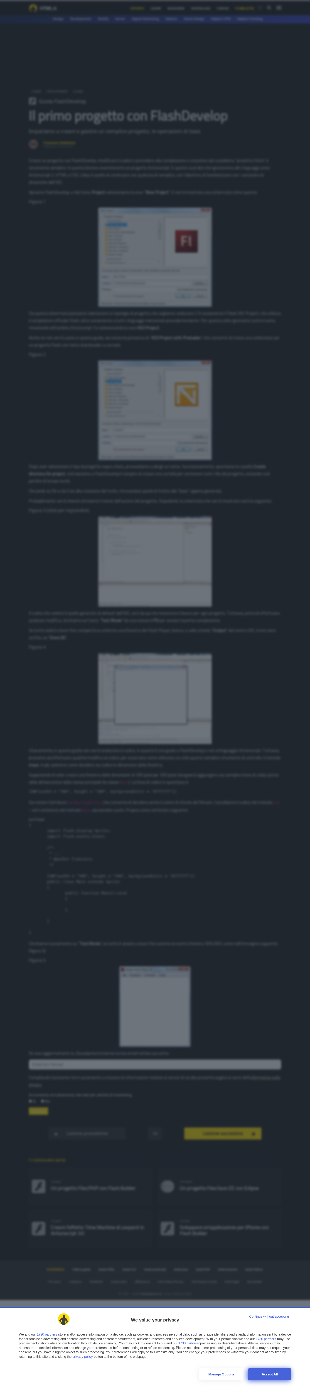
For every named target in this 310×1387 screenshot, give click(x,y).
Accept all (270, 1374)
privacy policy (82, 1356)
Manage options (221, 1374)
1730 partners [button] (47, 1334)
